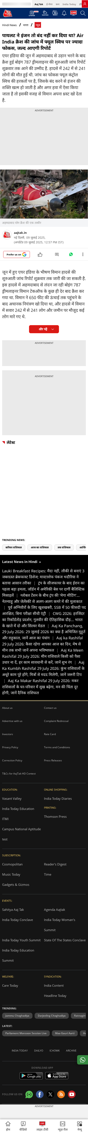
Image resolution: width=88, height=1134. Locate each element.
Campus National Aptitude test (21, 834)
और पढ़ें (43, 329)
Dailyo (38, 1050)
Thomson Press (55, 816)
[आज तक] (7, 13)
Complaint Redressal (56, 721)
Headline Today (55, 995)
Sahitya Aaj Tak (13, 909)
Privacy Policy (10, 747)
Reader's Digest (55, 864)
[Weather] (45, 14)
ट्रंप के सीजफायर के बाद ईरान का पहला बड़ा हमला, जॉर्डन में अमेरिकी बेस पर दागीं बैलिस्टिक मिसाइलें (43, 589)
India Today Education (18, 809)
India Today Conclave (17, 920)
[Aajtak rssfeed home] (61, 1094)
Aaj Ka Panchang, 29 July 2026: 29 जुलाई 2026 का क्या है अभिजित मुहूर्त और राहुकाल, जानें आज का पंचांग (43, 632)
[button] (79, 1126)
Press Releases (53, 760)
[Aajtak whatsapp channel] (29, 1094)
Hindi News (9, 25)
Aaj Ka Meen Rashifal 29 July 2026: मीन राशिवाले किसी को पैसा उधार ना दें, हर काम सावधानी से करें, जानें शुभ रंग (42, 656)
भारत (25, 25)
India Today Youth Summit (21, 940)
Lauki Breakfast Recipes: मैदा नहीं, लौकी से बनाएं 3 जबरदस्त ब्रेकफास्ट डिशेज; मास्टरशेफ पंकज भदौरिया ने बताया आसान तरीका (43, 577)
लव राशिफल (64, 547)
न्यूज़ (38, 25)
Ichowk (55, 1050)
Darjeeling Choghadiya (52, 1015)
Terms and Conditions (57, 747)
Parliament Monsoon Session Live (26, 1033)
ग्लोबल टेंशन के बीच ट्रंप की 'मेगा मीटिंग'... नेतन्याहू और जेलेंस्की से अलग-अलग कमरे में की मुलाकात (42, 601)
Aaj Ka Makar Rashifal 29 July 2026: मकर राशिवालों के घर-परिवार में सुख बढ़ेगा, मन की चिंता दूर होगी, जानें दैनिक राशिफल (40, 686)
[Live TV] (73, 14)
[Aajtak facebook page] (40, 1094)
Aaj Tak (39, 4)
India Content (54, 985)
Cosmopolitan (12, 864)
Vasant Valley (12, 798)
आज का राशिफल (40, 547)
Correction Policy (12, 760)
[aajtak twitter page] (50, 1094)
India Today (69, 4)
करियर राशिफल (14, 547)
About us (7, 708)
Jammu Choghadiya (17, 1015)
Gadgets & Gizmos (15, 884)
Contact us (50, 708)
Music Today (11, 874)
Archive (71, 1050)
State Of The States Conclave (65, 940)
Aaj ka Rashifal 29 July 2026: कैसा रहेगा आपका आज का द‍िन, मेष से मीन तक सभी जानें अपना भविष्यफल (42, 644)
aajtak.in (20, 233)
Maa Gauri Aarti (65, 1033)
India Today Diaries (58, 798)
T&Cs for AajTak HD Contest (19, 773)
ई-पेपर (49, 4)
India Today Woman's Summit (59, 925)
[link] (84, 3)
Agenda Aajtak (54, 909)
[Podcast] (55, 12)
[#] (71, 255)
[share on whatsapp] (82, 1059)
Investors (7, 734)
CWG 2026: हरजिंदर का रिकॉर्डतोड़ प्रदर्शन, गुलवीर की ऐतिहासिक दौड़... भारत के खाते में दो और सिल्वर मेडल (43, 619)
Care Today (10, 985)
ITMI (5, 819)
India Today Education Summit (18, 955)
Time (47, 874)
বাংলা (57, 4)
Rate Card (50, 734)
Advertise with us (12, 721)
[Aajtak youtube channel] (72, 1094)
